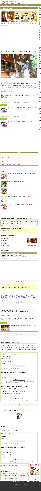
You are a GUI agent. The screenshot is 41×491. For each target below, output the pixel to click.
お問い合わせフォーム (17, 475)
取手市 (32, 295)
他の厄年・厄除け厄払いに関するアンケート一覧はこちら (13, 465)
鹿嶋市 (2, 298)
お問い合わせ (27, 5)
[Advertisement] (19, 36)
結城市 (14, 296)
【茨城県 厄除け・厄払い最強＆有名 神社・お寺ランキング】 (13, 230)
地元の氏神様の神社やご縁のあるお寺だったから (11, 393)
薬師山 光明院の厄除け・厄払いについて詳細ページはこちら (13, 253)
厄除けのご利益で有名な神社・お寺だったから (11, 388)
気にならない (4, 438)
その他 (3, 363)
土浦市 (16, 295)
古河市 (21, 295)
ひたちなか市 (26, 295)
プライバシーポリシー (16, 5)
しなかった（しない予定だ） (7, 377)
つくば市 (11, 295)
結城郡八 (29, 297)
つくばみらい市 (31, 296)
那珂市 (34, 297)
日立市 (6, 295)
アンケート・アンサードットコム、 (21, 367)
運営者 (22, 5)
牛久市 (15, 297)
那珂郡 (19, 296)
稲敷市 (24, 297)
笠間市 (10, 296)
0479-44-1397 (6, 245)
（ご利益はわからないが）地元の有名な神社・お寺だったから (14, 391)
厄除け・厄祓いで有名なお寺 (7, 358)
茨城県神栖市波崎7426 (7, 243)
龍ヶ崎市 (24, 296)
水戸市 (2, 295)
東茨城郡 (6, 297)
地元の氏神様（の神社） (7, 361)
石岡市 (5, 296)
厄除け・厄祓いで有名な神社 (7, 356)
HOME (2, 5)
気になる (4, 436)
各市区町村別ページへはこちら (8, 157)
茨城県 (2, 300)
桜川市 (11, 297)
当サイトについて (8, 5)
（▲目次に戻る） (19, 281)
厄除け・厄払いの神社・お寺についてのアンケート (12, 164)
